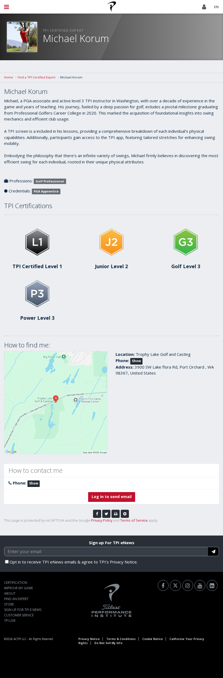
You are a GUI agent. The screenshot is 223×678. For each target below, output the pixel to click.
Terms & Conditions (121, 639)
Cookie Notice (152, 639)
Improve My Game (18, 588)
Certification (15, 582)
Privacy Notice (89, 639)
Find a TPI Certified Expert (36, 77)
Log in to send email (112, 496)
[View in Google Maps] (55, 402)
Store (9, 604)
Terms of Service (134, 520)
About (10, 593)
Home (8, 77)
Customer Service (19, 615)
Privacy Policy (101, 520)
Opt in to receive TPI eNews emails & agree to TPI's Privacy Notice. (74, 562)
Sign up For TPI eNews (111, 542)
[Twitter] (175, 585)
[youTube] (199, 585)
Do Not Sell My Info (108, 643)
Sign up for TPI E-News (22, 609)
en (216, 6)
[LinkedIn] (212, 585)
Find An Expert (16, 599)
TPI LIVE (10, 620)
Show (136, 361)
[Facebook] (163, 585)
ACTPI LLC (20, 639)
